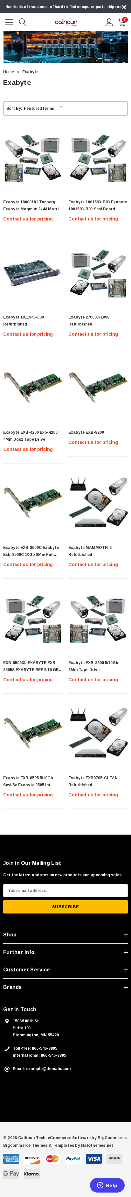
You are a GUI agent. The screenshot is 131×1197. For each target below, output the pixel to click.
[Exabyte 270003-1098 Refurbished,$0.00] (98, 272)
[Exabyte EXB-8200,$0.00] (98, 387)
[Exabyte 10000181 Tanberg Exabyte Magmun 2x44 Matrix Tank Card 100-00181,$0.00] (33, 157)
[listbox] (44, 108)
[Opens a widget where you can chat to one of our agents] (107, 1186)
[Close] (124, 6)
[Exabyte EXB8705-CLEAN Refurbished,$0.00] (98, 733)
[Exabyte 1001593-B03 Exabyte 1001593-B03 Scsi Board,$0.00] (98, 157)
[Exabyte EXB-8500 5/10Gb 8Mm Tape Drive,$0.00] (98, 618)
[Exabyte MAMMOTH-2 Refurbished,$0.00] (98, 503)
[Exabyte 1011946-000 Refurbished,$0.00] (33, 272)
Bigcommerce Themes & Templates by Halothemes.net (58, 1145)
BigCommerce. (112, 1138)
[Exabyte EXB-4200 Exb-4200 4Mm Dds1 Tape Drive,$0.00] (33, 387)
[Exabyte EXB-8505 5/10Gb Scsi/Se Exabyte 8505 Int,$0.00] (33, 733)
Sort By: (14, 108)
